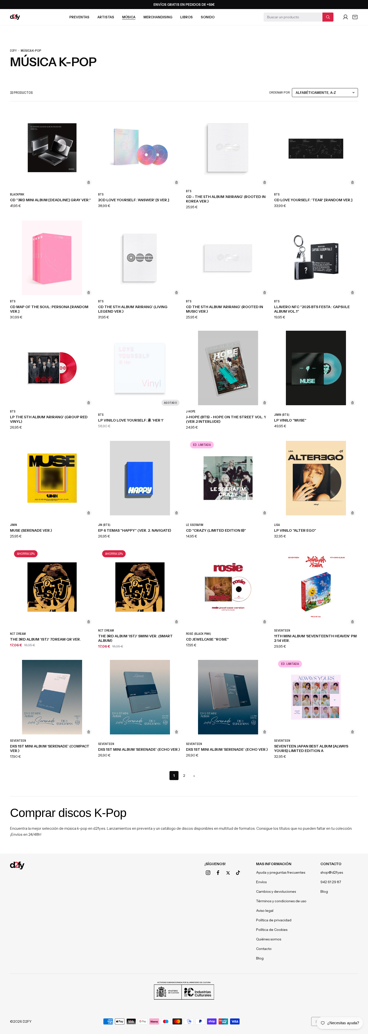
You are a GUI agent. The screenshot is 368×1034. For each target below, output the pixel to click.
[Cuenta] (345, 17)
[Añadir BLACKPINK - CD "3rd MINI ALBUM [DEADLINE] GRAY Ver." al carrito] (89, 182)
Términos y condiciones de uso (281, 901)
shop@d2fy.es (331, 872)
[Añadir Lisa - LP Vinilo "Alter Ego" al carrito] (352, 513)
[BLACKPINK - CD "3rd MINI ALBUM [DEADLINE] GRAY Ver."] (52, 147)
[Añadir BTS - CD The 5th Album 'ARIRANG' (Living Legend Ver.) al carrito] (176, 293)
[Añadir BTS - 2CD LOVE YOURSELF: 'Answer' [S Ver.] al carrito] (176, 182)
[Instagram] (208, 872)
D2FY (13, 50)
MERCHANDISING (157, 17)
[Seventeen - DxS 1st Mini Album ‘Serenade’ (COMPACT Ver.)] (52, 697)
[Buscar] (327, 17)
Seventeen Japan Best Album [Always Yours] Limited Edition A (311, 748)
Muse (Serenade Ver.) (31, 530)
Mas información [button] (273, 864)
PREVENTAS (79, 17)
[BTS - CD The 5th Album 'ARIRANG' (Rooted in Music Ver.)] (228, 258)
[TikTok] (238, 872)
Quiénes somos (268, 939)
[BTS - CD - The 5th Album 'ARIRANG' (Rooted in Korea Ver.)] (228, 147)
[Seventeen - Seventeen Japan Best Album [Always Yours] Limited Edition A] (316, 697)
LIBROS (186, 17)
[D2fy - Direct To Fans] (15, 17)
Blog (260, 958)
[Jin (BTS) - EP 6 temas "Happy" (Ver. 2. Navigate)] (140, 478)
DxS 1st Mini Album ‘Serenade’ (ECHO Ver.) (139, 749)
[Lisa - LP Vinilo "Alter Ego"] (316, 478)
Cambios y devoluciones (276, 891)
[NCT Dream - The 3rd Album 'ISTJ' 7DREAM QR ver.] (52, 587)
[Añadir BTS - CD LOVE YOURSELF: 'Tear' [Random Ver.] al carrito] (352, 182)
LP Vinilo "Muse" (290, 420)
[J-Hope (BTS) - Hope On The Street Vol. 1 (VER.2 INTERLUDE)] (228, 368)
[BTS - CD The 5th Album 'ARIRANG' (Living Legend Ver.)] (140, 258)
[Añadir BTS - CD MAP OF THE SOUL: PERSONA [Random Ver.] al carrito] (89, 293)
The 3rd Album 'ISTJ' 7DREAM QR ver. (45, 639)
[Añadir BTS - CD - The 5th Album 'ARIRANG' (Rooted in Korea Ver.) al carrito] (265, 182)
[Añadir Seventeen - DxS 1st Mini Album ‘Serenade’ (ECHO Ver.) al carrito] (176, 732)
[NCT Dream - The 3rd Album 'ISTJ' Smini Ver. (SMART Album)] (140, 587)
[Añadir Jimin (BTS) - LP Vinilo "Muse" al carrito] (352, 403)
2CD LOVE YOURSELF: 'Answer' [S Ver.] (133, 200)
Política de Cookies (271, 929)
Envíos (261, 882)
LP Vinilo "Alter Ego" (295, 530)
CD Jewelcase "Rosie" (207, 639)
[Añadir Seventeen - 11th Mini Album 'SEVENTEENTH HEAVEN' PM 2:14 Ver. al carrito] (352, 622)
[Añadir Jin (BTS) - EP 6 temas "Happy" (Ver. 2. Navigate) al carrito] (176, 513)
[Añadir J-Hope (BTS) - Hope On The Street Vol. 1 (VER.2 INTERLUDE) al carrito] (265, 403)
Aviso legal (264, 910)
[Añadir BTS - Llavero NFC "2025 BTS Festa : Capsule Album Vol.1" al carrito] (352, 293)
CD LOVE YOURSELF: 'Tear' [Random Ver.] (313, 200)
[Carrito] (355, 17)
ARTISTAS (105, 17)
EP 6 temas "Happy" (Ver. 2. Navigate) (134, 530)
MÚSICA (128, 17)
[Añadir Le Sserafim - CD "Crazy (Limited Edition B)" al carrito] (265, 513)
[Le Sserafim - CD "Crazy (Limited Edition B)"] (228, 478)
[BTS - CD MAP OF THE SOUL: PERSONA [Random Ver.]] (52, 258)
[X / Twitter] (228, 872)
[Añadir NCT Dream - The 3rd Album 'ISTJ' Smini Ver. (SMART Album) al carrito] (176, 622)
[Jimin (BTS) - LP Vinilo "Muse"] (316, 368)
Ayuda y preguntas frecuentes (280, 872)
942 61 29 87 (330, 882)
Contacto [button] (330, 864)
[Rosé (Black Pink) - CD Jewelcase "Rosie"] (228, 587)
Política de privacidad (273, 920)
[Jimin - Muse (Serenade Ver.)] (52, 478)
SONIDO (208, 17)
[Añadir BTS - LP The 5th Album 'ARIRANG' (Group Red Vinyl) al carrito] (89, 403)
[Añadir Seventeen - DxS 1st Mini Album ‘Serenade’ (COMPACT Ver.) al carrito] (89, 732)
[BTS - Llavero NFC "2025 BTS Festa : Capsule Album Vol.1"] (316, 258)
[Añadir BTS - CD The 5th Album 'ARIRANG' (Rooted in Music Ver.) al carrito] (265, 293)
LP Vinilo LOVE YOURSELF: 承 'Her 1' (131, 420)
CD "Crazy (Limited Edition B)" (216, 530)
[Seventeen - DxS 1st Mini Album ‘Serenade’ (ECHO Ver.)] (140, 697)
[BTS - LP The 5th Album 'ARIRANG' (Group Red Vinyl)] (52, 368)
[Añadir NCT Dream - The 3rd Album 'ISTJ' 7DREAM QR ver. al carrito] (89, 622)
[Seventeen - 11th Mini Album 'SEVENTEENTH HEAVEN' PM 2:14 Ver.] (316, 587)
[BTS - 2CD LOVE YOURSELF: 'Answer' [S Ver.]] (140, 147)
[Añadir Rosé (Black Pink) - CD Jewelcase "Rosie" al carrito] (265, 622)
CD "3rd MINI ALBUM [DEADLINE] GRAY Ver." (50, 200)
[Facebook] (218, 872)
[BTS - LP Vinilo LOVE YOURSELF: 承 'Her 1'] (140, 368)
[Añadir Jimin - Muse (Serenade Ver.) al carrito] (89, 513)
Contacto (264, 948)
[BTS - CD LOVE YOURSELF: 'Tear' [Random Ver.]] (316, 147)
